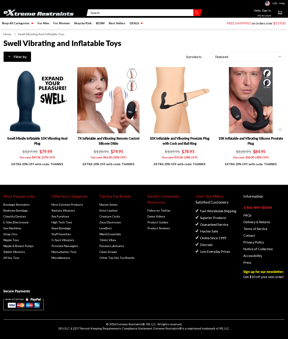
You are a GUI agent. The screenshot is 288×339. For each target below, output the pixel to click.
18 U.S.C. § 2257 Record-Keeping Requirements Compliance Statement (105, 328)
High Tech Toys (61, 222)
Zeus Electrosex (110, 222)
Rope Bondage (61, 228)
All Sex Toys (11, 257)
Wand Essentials (110, 234)
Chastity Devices (14, 216)
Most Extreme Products (67, 204)
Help (282, 3)
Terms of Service (255, 229)
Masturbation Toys (64, 252)
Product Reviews (158, 228)
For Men (43, 23)
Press (247, 262)
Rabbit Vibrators (14, 252)
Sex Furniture (60, 216)
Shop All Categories (16, 23)
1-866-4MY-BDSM (257, 207)
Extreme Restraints (129, 324)
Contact (249, 235)
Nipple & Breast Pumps (18, 246)
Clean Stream (108, 252)
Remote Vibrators (63, 210)
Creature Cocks (109, 216)
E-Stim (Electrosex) (15, 222)
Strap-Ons (10, 234)
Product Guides (157, 222)
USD (268, 3)
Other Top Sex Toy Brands (117, 257)
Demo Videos (156, 216)
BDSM (100, 23)
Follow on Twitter (159, 210)
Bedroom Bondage (15, 210)
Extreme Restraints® (167, 328)
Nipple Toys (11, 240)
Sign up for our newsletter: (263, 272)
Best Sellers (117, 23)
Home (7, 34)
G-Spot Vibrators (62, 240)
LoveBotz (105, 228)
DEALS (134, 23)
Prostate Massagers (64, 246)
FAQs (247, 215)
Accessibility (252, 256)
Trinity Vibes (107, 240)
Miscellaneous (60, 257)
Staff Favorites (61, 234)
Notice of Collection (258, 249)
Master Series (108, 204)
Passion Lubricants (111, 246)
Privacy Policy (253, 242)
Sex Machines (12, 228)
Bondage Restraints (16, 204)
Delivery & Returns (256, 222)
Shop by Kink (83, 23)
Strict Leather (108, 210)
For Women (61, 23)
